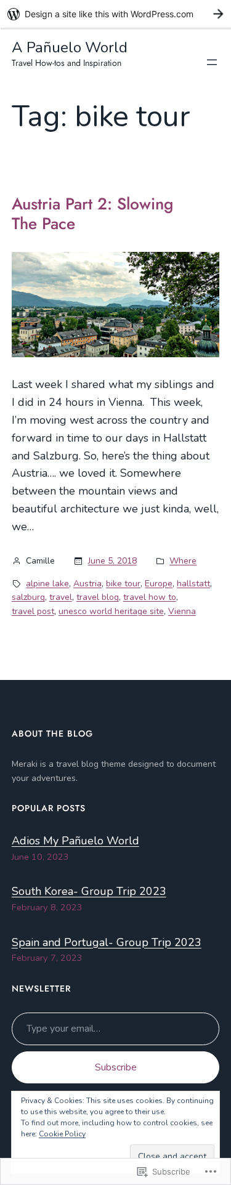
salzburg (28, 597)
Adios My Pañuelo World (75, 840)
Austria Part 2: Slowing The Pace (92, 214)
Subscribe (116, 1067)
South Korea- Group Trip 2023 (89, 891)
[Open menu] (212, 62)
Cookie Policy (62, 1134)
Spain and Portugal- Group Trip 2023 (106, 942)
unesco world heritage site (111, 611)
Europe (158, 583)
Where (183, 561)
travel (60, 597)
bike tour (123, 583)
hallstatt (193, 583)
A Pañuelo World (70, 47)
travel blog (97, 597)
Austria (87, 583)
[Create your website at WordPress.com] (115, 14)
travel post (33, 611)
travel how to (149, 597)
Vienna (182, 611)
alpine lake (47, 583)
